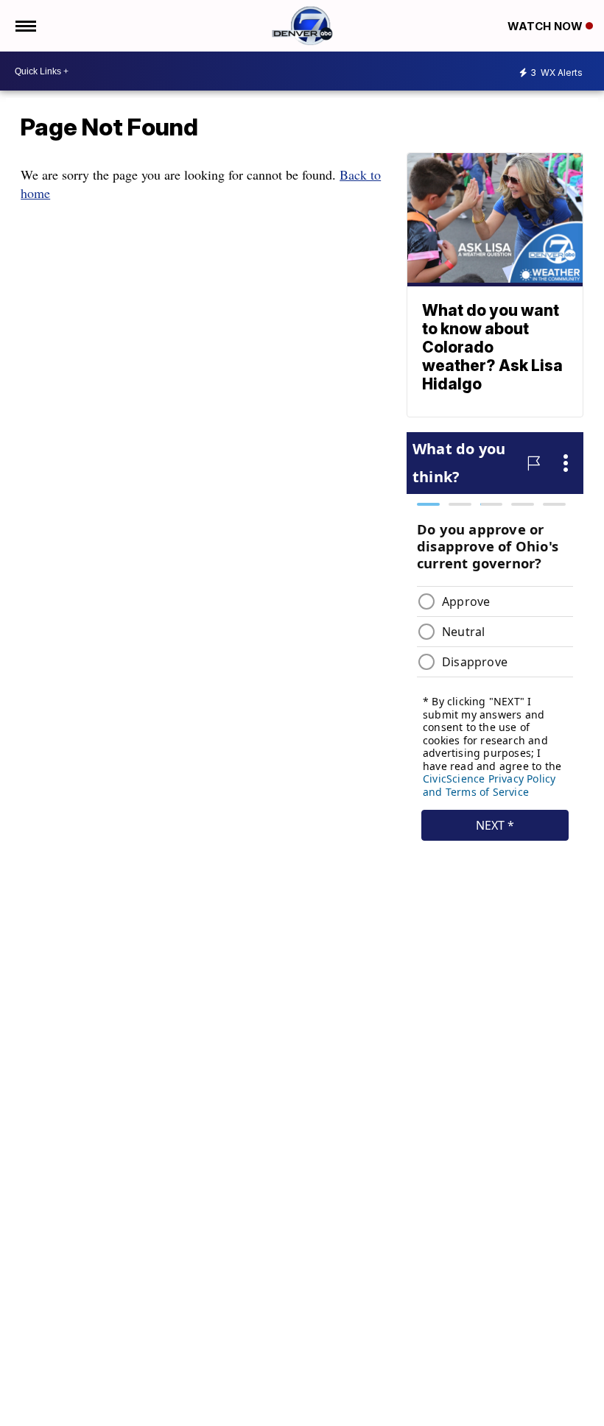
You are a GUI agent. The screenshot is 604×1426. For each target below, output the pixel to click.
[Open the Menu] (24, 26)
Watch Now (547, 26)
